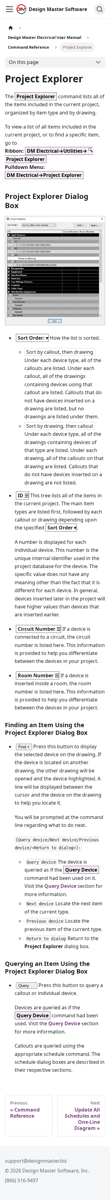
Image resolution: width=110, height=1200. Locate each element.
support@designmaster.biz (36, 1160)
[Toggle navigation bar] (9, 9)
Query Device (60, 886)
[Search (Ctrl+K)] (99, 9)
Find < (24, 747)
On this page (23, 62)
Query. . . (26, 985)
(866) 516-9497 (21, 1180)
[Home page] (10, 28)
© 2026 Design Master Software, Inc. (47, 1170)
